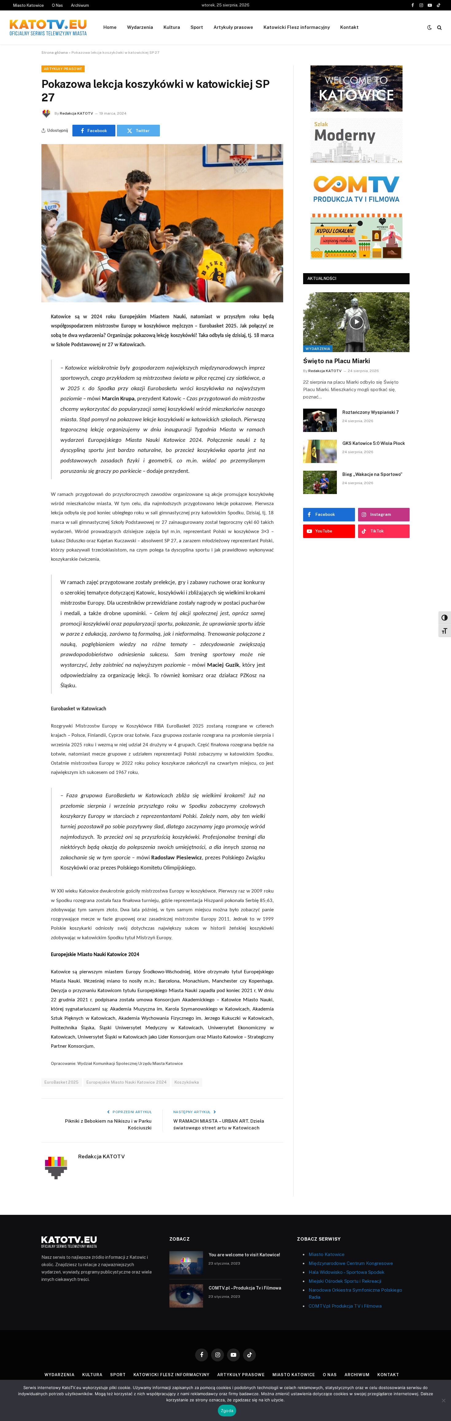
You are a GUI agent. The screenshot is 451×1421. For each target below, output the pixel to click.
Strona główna (54, 52)
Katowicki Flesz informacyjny (297, 27)
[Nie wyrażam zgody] (443, 1400)
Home (110, 27)
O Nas (57, 5)
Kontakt (349, 27)
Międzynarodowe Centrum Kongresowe (351, 1263)
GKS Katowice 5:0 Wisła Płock (373, 443)
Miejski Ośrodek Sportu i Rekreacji (345, 1281)
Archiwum (80, 5)
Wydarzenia (140, 27)
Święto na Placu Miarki (336, 361)
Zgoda (227, 1410)
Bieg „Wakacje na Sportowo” (372, 474)
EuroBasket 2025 (61, 1082)
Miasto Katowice (28, 5)
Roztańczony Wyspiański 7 (370, 412)
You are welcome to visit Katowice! (244, 1254)
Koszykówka (187, 1082)
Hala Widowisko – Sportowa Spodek (346, 1272)
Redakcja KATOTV (76, 113)
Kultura (172, 27)
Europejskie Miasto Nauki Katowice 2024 (127, 1082)
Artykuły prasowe (233, 27)
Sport (197, 27)
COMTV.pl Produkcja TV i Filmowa (345, 1306)
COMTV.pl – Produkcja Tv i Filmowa (245, 1288)
